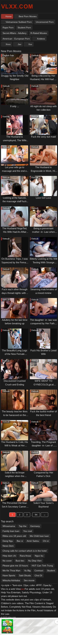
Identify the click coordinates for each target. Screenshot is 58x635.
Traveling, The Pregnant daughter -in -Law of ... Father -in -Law (43, 446)
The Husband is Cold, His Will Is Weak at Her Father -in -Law (14, 446)
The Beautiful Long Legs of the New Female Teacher (14, 354)
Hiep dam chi (9, 555)
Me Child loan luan (39, 536)
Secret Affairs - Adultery (14, 33)
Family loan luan (11, 531)
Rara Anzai (25, 555)
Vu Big (27, 570)
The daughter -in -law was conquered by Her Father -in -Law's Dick (43, 323)
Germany (35, 526)
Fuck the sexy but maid (43, 136)
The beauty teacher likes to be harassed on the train (15, 415)
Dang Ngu (8, 541)
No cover (7, 560)
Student (51, 570)
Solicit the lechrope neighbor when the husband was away (15, 476)
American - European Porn (16, 38)
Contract (38, 570)
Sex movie (29, 580)
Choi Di (38, 575)
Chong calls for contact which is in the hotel (25, 551)
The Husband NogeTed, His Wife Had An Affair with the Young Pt (14, 232)
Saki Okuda (25, 575)
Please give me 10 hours (15, 565)
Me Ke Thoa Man (11, 570)
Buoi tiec (20, 560)
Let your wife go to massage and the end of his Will (14, 171)
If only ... (14, 106)
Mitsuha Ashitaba (11, 580)
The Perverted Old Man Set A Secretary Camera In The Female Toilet (14, 506)
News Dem (8, 546)
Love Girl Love (43, 197)
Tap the (22, 526)
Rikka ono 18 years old (14, 536)
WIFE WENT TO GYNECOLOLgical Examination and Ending (43, 384)
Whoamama (9, 526)
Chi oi (46, 541)
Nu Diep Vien (35, 560)
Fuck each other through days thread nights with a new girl (15, 293)
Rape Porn (8, 27)
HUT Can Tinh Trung (42, 565)
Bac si (20, 541)
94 (36, 514)
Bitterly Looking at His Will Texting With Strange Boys (43, 262)
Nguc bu (39, 555)
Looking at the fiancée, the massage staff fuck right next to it (15, 201)
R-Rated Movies (38, 33)
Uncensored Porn (45, 22)
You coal (27, 531)
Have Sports (9, 575)
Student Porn (24, 27)
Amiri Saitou (33, 541)
